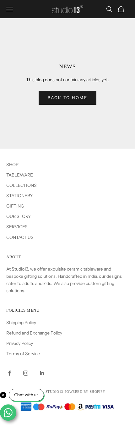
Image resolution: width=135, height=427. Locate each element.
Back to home (67, 97)
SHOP (12, 164)
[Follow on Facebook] (9, 373)
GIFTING (15, 206)
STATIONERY (19, 195)
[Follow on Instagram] (26, 373)
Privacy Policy (19, 343)
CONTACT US (20, 237)
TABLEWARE (19, 175)
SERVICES (17, 226)
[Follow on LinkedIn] (42, 373)
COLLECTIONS (21, 185)
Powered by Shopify (85, 391)
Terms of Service (23, 353)
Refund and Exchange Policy (34, 333)
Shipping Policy (21, 322)
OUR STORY (18, 216)
